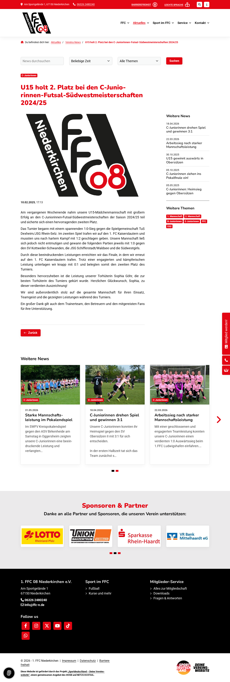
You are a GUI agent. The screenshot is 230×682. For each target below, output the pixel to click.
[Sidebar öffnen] (206, 4)
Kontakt (200, 23)
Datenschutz (88, 660)
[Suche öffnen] (199, 4)
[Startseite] (42, 23)
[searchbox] (42, 61)
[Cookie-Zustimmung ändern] (9, 673)
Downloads (161, 593)
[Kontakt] (226, 360)
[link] (50, 414)
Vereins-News (73, 42)
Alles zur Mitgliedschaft (170, 588)
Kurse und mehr (100, 593)
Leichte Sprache (173, 5)
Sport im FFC (161, 23)
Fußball (94, 588)
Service (183, 23)
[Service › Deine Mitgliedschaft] (226, 346)
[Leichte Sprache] (187, 4)
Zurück (32, 332)
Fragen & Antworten (167, 598)
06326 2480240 (86, 4)
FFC (123, 23)
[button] (113, 471)
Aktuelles (139, 23)
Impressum (69, 660)
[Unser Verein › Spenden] (226, 370)
